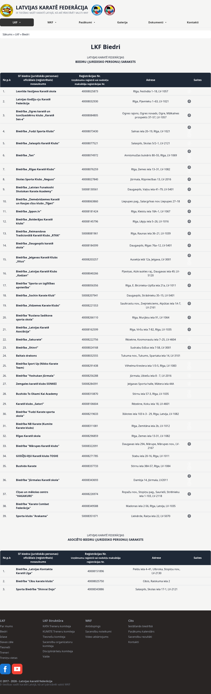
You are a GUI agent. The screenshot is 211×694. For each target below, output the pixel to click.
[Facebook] (5, 669)
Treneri (4, 652)
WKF (50, 22)
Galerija (122, 22)
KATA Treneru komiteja (57, 626)
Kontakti (193, 22)
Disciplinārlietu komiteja (58, 651)
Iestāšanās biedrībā (140, 626)
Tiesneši (5, 647)
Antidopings (93, 626)
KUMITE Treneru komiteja (59, 631)
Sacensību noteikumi (98, 631)
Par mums (6, 626)
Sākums (8, 34)
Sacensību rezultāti (140, 637)
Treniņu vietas (8, 658)
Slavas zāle (6, 642)
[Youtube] (17, 669)
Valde (46, 656)
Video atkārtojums (96, 637)
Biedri (3, 631)
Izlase (3, 637)
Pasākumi (85, 22)
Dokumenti (155, 22)
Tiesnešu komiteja (54, 637)
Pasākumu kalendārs (141, 631)
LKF (15, 22)
